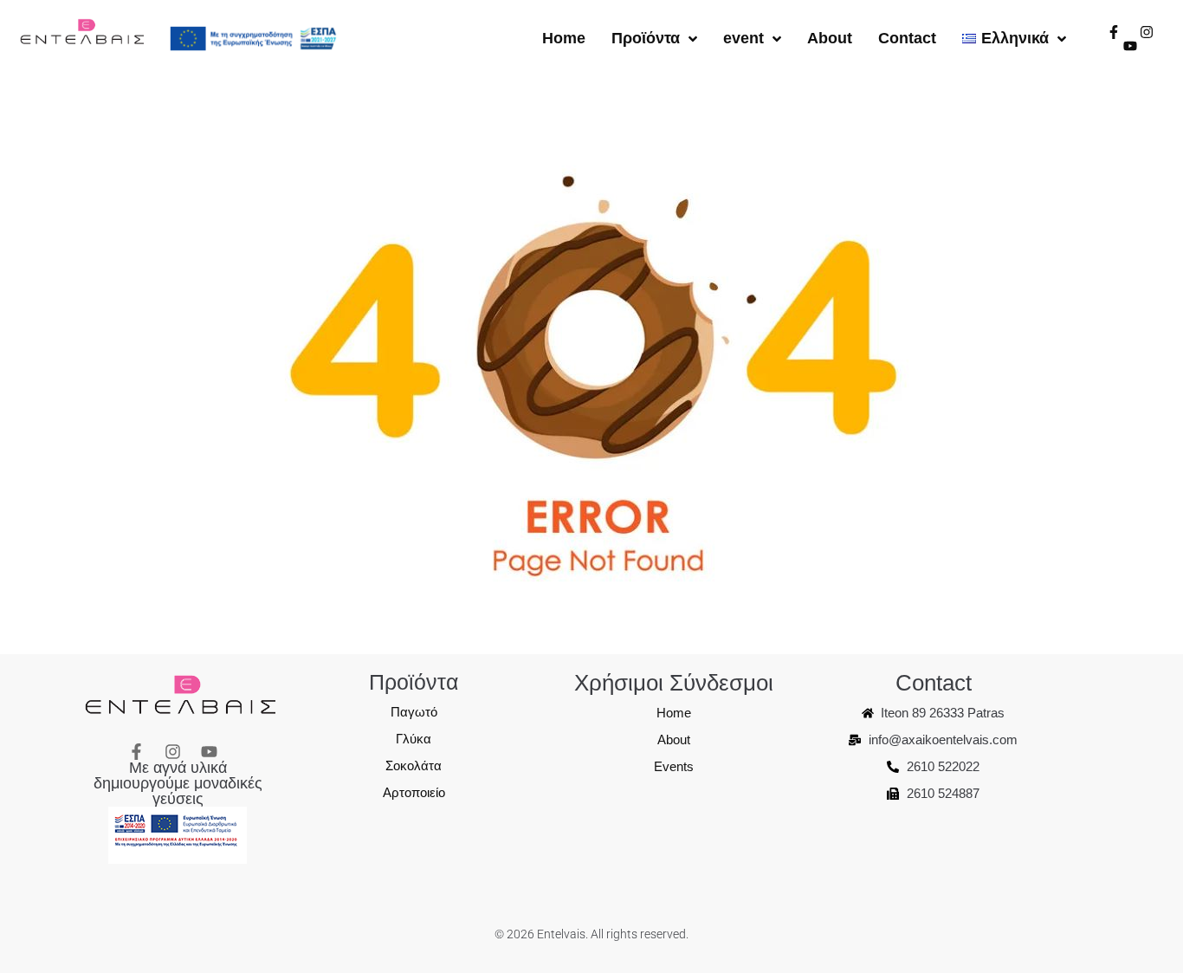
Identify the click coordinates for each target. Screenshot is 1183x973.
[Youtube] (1130, 46)
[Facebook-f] (1114, 32)
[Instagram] (1147, 32)
